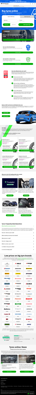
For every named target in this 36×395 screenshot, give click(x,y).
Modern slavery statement (25, 386)
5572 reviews (21, 160)
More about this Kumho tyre (26, 150)
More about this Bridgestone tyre (26, 166)
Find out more (9, 371)
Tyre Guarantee (18, 63)
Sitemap (31, 386)
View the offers (18, 52)
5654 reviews (4, 160)
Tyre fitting (26, 195)
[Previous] (2, 363)
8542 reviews (21, 143)
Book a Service (5, 116)
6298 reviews (4, 143)
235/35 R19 (11, 148)
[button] (30, 4)
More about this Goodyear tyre (9, 166)
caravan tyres (15, 212)
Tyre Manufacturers (3, 380)
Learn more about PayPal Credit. (4, 393)
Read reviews (10, 195)
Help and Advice (3, 383)
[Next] (34, 363)
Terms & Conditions (10, 386)
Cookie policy (15, 386)
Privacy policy (20, 386)
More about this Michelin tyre (9, 150)
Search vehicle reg (11, 16)
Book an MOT (6, 112)
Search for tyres (10, 215)
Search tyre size (27, 16)
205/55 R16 (28, 148)
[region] (18, 364)
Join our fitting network (26, 215)
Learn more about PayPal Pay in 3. (12, 393)
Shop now (18, 39)
